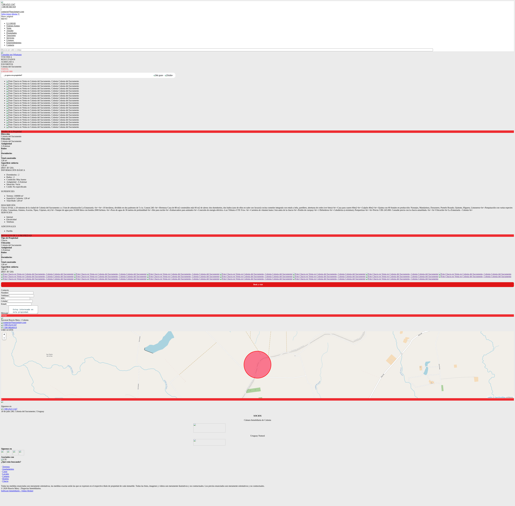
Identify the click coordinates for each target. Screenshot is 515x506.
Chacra (5, 481)
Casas (4, 471)
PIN (3, 298)
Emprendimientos (13, 43)
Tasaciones (11, 35)
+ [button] (4, 334)
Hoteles (5, 479)
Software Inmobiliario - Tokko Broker (17, 491)
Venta (8, 28)
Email (3, 304)
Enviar (4, 315)
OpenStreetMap (500, 397)
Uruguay (10, 40)
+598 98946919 (10, 327)
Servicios (10, 38)
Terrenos (6, 467)
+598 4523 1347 (10, 409)
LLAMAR (11, 23)
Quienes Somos (13, 26)
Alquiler (9, 30)
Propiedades (11, 33)
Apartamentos (8, 469)
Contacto (10, 45)
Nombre (4, 293)
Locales (5, 474)
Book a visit (258, 285)
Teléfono (5, 295)
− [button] (4, 337)
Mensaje (4, 313)
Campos (5, 476)
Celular (4, 301)
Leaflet (490, 397)
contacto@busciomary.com (12, 11)
